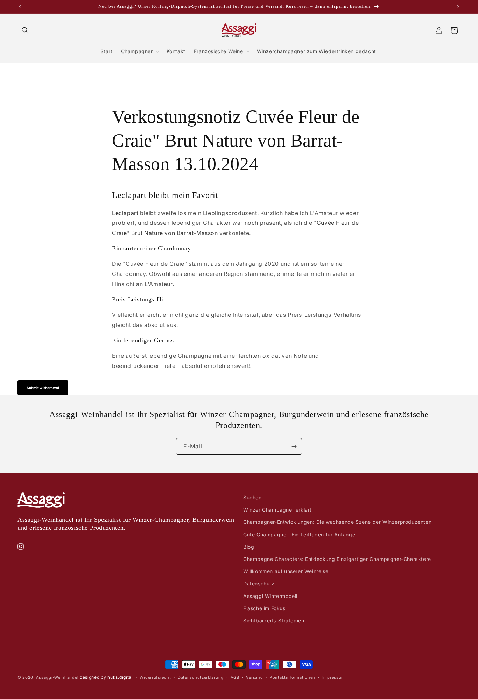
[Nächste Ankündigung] (458, 6)
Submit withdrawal (43, 388)
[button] (25, 30)
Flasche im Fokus (264, 608)
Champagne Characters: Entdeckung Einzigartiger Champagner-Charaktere (337, 559)
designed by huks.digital (106, 677)
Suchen (252, 497)
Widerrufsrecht (155, 677)
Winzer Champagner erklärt (277, 510)
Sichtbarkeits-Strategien (273, 620)
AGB (235, 677)
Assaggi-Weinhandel (57, 677)
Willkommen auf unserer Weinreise (285, 571)
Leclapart (125, 212)
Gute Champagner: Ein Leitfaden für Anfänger (300, 534)
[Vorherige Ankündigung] (20, 6)
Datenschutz (259, 583)
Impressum (333, 677)
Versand (254, 677)
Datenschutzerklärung (201, 677)
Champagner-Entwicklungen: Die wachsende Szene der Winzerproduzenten (337, 522)
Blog (248, 546)
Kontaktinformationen (292, 677)
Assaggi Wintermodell (270, 596)
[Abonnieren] (294, 446)
